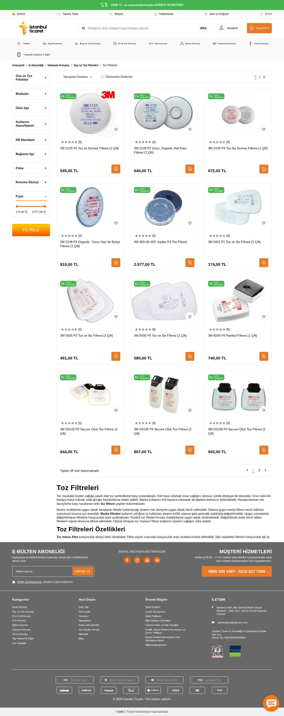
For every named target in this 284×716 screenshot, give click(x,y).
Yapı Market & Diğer (23, 638)
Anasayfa (18, 65)
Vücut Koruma (261, 43)
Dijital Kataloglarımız (156, 645)
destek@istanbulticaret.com (233, 622)
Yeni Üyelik (85, 611)
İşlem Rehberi (152, 607)
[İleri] (265, 470)
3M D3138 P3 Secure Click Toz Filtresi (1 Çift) (237, 431)
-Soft (120, 711)
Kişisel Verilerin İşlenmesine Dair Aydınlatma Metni (162, 639)
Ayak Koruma (55, 43)
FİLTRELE (31, 230)
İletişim (119, 14)
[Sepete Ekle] (115, 169)
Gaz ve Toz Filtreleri (86, 65)
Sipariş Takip (70, 14)
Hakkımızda (166, 14)
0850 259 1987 (221, 571)
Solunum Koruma (227, 43)
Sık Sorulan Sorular (89, 629)
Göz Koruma (160, 43)
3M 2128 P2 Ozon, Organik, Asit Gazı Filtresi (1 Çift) (160, 150)
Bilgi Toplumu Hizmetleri (158, 620)
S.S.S (268, 14)
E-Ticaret (129, 711)
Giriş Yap (84, 607)
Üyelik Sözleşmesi (155, 611)
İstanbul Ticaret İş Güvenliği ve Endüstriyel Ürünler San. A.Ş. (239, 633)
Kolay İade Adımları (89, 625)
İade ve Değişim (219, 14)
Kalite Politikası (153, 616)
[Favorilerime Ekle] (115, 129)
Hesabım (84, 616)
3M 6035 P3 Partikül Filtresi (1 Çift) (232, 335)
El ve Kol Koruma (127, 43)
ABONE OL (83, 571)
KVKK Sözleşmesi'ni (29, 582)
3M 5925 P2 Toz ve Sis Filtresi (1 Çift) (86, 335)
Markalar (83, 634)
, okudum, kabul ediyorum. (45, 582)
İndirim (21, 14)
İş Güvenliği (36, 65)
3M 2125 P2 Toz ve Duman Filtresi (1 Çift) (89, 148)
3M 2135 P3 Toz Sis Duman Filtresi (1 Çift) (238, 148)
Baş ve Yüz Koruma (90, 43)
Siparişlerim (85, 620)
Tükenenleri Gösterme (118, 76)
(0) (80, 142)
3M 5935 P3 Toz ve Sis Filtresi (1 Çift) (160, 335)
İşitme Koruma (192, 43)
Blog (81, 638)
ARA (203, 28)
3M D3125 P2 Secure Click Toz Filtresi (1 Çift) (89, 431)
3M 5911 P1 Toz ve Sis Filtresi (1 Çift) (234, 242)
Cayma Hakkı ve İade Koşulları (162, 625)
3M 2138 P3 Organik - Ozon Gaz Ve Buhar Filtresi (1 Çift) (90, 244)
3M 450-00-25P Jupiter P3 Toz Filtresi (160, 242)
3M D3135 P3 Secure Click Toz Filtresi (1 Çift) (162, 431)
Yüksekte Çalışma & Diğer (37, 54)
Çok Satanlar (19, 643)
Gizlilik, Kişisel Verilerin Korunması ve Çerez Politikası (165, 631)
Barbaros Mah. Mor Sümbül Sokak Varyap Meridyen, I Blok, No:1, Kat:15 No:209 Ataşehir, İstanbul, (242, 610)
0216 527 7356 (252, 571)
